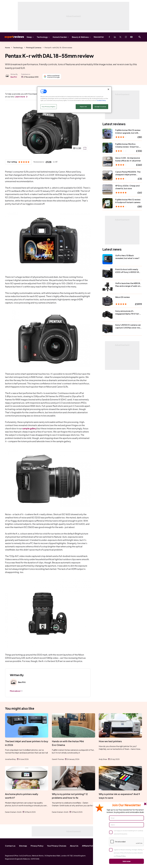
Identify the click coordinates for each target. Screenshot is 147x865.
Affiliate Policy (88, 846)
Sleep (29, 37)
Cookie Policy (101, 100)
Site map (23, 846)
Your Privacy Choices (56, 846)
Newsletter (99, 37)
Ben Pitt (14, 77)
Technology (42, 37)
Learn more (20, 96)
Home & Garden (60, 37)
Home (7, 47)
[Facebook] (109, 37)
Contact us (10, 846)
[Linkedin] (115, 37)
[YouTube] (131, 37)
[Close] (108, 89)
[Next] (86, 130)
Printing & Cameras (33, 47)
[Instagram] (126, 37)
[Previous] (9, 130)
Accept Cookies (100, 106)
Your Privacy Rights (48, 106)
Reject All (83, 106)
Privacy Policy (37, 846)
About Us (74, 846)
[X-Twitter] (120, 37)
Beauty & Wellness (80, 37)
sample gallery (29, 428)
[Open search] (139, 37)
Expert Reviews (12, 37)
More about (15, 691)
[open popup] (85, 148)
